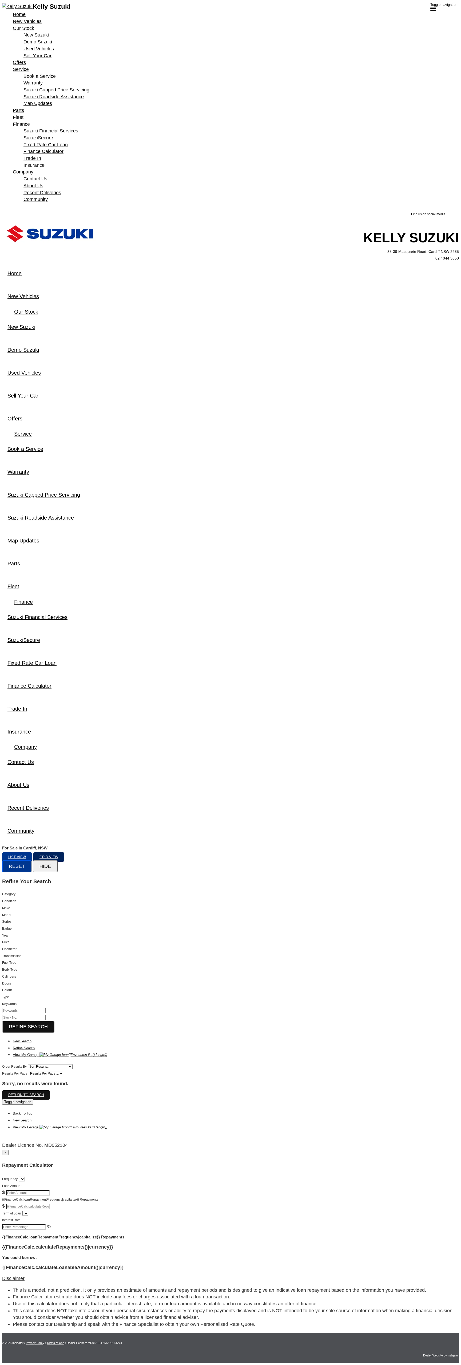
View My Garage (60, 1055)
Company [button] (23, 172)
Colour (7, 990)
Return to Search (26, 1095)
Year (5, 935)
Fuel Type (9, 963)
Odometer (9, 949)
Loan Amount (11, 1186)
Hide (45, 866)
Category (8, 894)
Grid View (48, 857)
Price (6, 942)
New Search (22, 1041)
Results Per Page (14, 1073)
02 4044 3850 (447, 258)
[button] (230, 1278)
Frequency (10, 1179)
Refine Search (28, 1026)
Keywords (9, 1004)
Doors (6, 983)
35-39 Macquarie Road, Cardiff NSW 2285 (423, 251)
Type (5, 997)
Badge (7, 928)
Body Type (9, 969)
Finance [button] (21, 124)
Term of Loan (11, 1213)
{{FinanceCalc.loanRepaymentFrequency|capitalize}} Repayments (50, 1199)
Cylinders (9, 976)
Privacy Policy (35, 1342)
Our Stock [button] (23, 28)
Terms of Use (55, 1342)
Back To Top (22, 1113)
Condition (9, 901)
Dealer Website (433, 1355)
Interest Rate (11, 1220)
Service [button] (21, 69)
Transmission (12, 956)
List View (17, 857)
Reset (17, 866)
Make (6, 908)
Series (6, 921)
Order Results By (14, 1066)
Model (6, 915)
